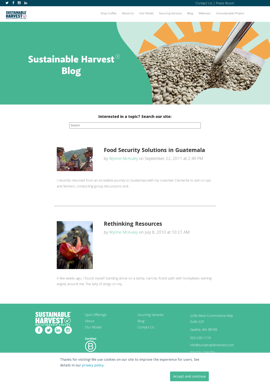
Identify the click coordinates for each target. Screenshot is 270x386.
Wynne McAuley (123, 158)
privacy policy (93, 365)
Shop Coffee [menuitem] (108, 13)
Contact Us (204, 3)
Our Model (93, 327)
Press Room (225, 3)
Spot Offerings (96, 314)
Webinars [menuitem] (205, 13)
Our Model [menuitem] (146, 13)
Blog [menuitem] (190, 13)
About (89, 321)
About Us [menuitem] (128, 13)
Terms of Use (195, 351)
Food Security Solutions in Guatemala (154, 151)
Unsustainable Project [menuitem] (230, 13)
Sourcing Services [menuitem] (170, 13)
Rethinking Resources (133, 224)
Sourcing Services (151, 314)
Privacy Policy (209, 351)
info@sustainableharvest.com (212, 345)
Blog (141, 321)
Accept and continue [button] (189, 376)
